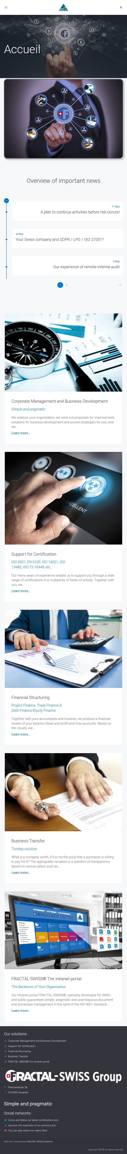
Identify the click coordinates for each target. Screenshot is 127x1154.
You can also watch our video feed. (28, 1130)
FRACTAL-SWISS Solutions (40, 1141)
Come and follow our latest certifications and (33, 1120)
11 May (116, 206)
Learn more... (20, 433)
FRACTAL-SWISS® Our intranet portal (28, 1061)
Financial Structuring (19, 1051)
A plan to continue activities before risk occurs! (80, 212)
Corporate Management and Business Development (37, 1040)
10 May (19, 234)
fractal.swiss (12, 59)
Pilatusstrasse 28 (17, 1087)
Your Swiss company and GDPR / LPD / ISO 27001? (60, 239)
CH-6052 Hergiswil (18, 1092)
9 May (116, 261)
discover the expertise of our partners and (32, 1125)
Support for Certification (21, 1046)
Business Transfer (18, 1056)
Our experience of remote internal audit (86, 267)
